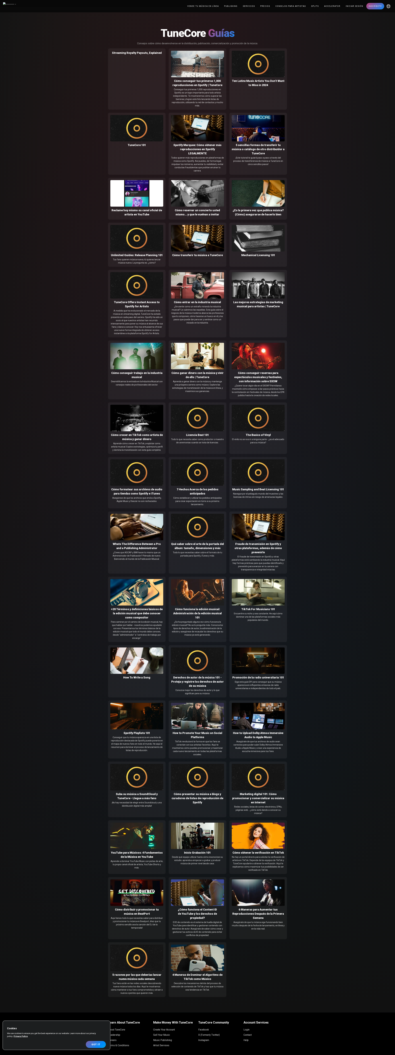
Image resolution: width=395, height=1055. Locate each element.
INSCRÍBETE (375, 6)
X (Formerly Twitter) (209, 1034)
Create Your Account (164, 1029)
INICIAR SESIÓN (354, 6)
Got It (95, 1044)
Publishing (230, 6)
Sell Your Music (161, 1034)
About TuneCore (116, 1029)
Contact (247, 1034)
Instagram (203, 1040)
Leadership (114, 1034)
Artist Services (161, 1045)
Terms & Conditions (118, 1045)
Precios (265, 6)
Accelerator (332, 6)
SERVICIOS (249, 6)
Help (246, 1040)
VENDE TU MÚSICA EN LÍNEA (203, 6)
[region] (56, 1035)
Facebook (203, 1029)
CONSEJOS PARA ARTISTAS (290, 6)
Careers (112, 1040)
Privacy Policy (21, 1036)
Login (246, 1029)
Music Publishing (162, 1040)
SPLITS (315, 6)
